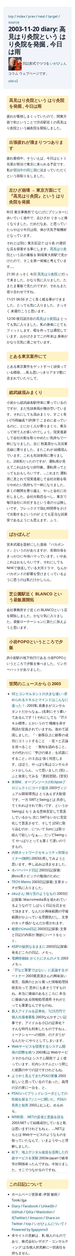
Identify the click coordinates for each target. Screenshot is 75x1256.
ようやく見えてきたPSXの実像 (35, 1075)
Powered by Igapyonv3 (30, 1229)
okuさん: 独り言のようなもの (34, 893)
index (21, 16)
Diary (16, 1206)
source (13, 22)
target (53, 16)
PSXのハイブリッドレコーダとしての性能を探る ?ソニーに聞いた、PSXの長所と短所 (40, 1099)
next (41, 16)
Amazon (36, 1217)
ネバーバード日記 (25, 870)
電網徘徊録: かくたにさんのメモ (36, 958)
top (11, 16)
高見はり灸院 (48, 274)
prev (31, 16)
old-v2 (13, 81)
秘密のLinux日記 (24, 929)
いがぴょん (58, 63)
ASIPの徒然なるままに (28, 946)
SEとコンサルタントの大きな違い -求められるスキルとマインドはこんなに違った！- (40, 699)
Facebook (30, 1206)
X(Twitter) (19, 1217)
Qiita (29, 1212)
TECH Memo (21, 882)
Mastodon (44, 1212)
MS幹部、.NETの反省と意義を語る (38, 1117)
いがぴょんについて (49, 1223)
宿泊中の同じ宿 (25, 170)
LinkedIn (48, 1206)
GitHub (17, 1212)
